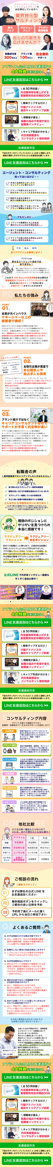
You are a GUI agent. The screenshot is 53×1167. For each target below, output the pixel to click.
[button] (3, 540)
